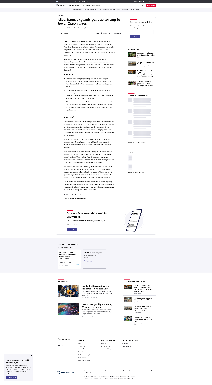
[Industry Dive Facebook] (62, 345)
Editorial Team (82, 346)
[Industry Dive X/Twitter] (66, 345)
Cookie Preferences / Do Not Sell (123, 379)
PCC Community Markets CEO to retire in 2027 (143, 299)
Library (83, 5)
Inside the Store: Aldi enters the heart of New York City (95, 287)
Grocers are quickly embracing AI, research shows (97, 306)
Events (88, 5)
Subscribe (152, 5)
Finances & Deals (134, 9)
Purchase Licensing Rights (85, 355)
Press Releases (96, 5)
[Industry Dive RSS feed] (69, 345)
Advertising (103, 343)
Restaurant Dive (84, 1)
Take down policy (107, 379)
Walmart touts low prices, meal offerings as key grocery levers (145, 84)
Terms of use (97, 379)
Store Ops (86, 9)
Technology (125, 9)
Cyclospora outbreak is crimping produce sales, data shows (146, 55)
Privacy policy (88, 379)
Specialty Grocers (115, 9)
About (79, 343)
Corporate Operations (78, 198)
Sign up (135, 36)
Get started (88, 261)
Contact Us (81, 349)
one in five (73, 139)
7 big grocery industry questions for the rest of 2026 (143, 319)
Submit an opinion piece (107, 349)
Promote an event (138, 172)
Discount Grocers (104, 9)
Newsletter (81, 352)
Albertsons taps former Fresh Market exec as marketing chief (146, 64)
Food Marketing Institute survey (100, 184)
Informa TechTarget (113, 371)
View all (130, 142)
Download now (11, 377)
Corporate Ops (77, 9)
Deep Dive (71, 5)
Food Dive (77, 1)
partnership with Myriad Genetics (89, 169)
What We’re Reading (84, 360)
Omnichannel (93, 9)
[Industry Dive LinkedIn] (59, 345)
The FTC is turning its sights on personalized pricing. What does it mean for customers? (145, 74)
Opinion (77, 5)
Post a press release (139, 142)
